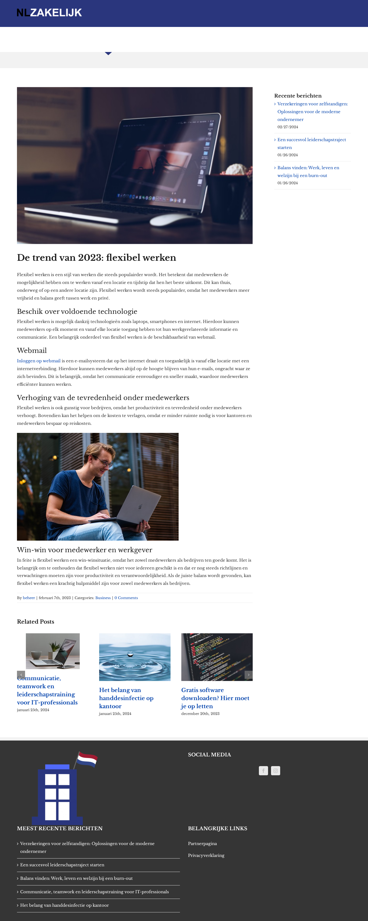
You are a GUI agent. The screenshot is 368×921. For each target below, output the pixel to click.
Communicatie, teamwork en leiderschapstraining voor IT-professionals (94, 891)
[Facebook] (263, 770)
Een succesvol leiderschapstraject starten (62, 864)
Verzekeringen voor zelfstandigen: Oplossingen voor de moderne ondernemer (312, 111)
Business (103, 598)
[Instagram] (275, 770)
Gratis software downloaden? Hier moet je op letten (184, 698)
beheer (29, 598)
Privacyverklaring (206, 855)
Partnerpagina (202, 843)
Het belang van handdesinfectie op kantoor (94, 698)
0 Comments (126, 598)
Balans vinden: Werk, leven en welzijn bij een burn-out (76, 878)
